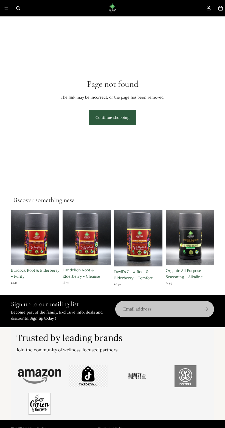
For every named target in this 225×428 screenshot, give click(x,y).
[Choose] (51, 257)
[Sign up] (206, 309)
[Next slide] (105, 238)
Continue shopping (112, 117)
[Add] (205, 257)
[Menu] (6, 8)
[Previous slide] (69, 238)
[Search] (18, 8)
